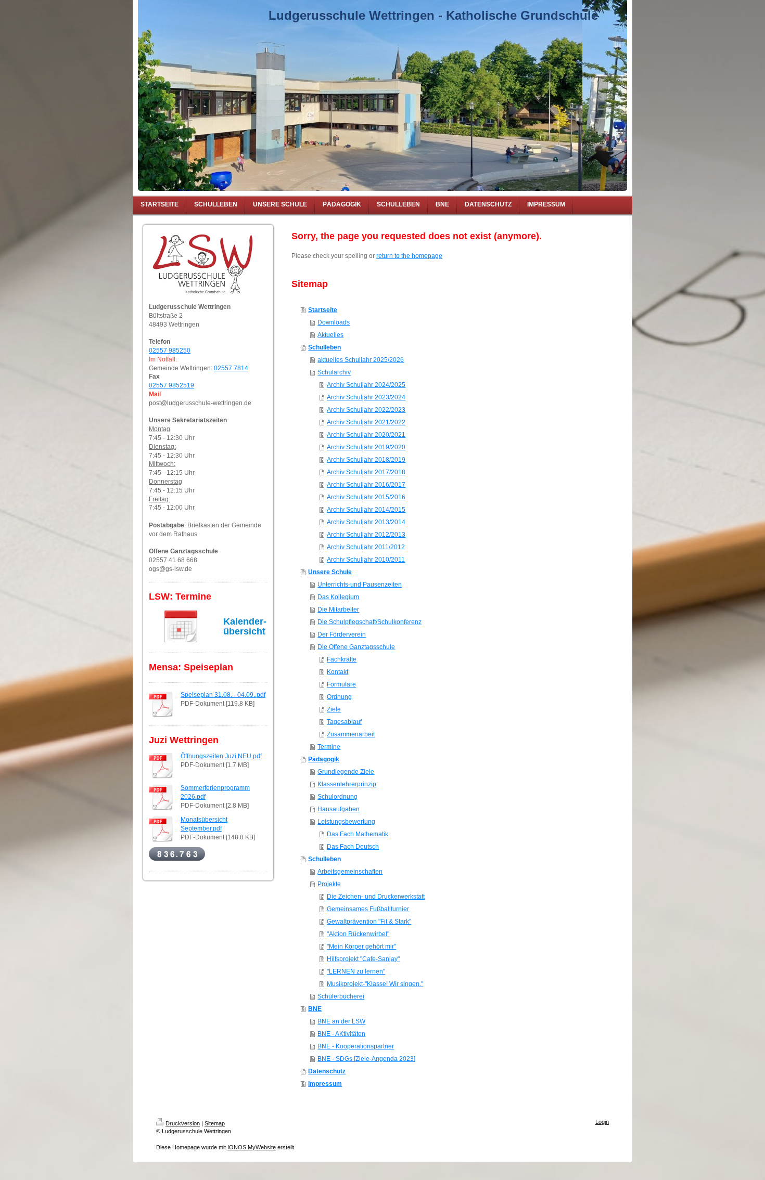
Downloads (333, 322)
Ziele (334, 709)
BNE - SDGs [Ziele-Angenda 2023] (366, 1058)
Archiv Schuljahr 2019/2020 (366, 447)
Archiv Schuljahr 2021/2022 (366, 422)
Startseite (322, 310)
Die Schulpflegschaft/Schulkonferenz (369, 622)
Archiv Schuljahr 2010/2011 (366, 559)
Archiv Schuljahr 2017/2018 (366, 472)
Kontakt (337, 672)
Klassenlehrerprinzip (346, 784)
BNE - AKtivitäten (341, 1034)
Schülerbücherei (340, 996)
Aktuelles (330, 335)
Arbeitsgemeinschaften (349, 871)
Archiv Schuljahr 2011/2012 (366, 547)
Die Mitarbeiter (338, 609)
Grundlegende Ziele (345, 771)
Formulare (341, 684)
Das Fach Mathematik (357, 834)
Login (602, 1122)
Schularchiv (334, 372)
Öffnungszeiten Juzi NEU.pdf (221, 756)
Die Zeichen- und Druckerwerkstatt (376, 896)
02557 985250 (169, 350)
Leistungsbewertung (346, 821)
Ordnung (339, 697)
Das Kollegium (338, 597)
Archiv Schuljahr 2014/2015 (366, 509)
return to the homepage (409, 256)
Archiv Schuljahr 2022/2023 (366, 409)
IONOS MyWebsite (251, 1147)
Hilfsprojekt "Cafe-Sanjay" (363, 959)
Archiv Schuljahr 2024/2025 (366, 384)
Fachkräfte (341, 659)
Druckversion (182, 1123)
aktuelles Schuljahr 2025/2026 (360, 360)
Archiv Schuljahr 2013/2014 (366, 522)
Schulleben (324, 347)
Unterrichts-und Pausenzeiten (359, 584)
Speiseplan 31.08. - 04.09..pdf (223, 694)
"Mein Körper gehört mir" (361, 946)
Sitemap (215, 1123)
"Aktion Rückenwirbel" (358, 934)
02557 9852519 (171, 385)
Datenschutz (327, 1071)
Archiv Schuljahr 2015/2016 (366, 497)
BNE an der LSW (341, 1021)
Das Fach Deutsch (353, 846)
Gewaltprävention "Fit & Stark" (369, 921)
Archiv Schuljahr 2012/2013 (366, 534)
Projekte (329, 884)
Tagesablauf (344, 721)
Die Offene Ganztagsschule (356, 647)
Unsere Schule (330, 572)
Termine (328, 746)
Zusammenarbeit (351, 734)
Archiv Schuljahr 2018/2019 (366, 459)
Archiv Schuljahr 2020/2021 (366, 434)
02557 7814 (231, 368)
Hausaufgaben (338, 809)
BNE (315, 1009)
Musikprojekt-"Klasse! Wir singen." (375, 984)
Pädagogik (323, 759)
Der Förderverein (341, 634)
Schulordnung (337, 796)
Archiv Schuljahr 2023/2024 (366, 397)
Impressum (325, 1083)
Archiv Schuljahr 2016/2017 (366, 484)
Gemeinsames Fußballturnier (368, 909)
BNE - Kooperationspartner (355, 1046)
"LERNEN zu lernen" (356, 971)
